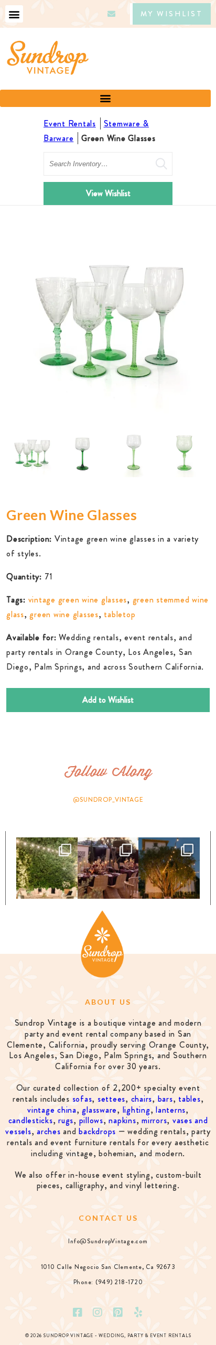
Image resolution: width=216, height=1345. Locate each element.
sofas (82, 1099)
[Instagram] (98, 1312)
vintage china (52, 1110)
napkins (122, 1120)
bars (165, 1099)
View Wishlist (108, 193)
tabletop (119, 614)
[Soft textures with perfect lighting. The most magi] (47, 868)
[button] (14, 14)
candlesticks (30, 1120)
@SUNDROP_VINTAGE (108, 799)
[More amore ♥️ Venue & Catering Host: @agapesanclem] (108, 868)
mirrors (154, 1120)
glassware (99, 1110)
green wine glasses (64, 614)
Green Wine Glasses (118, 138)
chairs (142, 1099)
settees (111, 1099)
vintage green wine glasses (77, 600)
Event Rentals (70, 123)
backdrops (97, 1131)
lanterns (171, 1110)
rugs (65, 1120)
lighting (136, 1110)
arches (49, 1131)
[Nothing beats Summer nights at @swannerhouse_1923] (169, 868)
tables (189, 1099)
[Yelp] (138, 1312)
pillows (91, 1120)
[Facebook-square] (77, 1312)
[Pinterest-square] (118, 1312)
